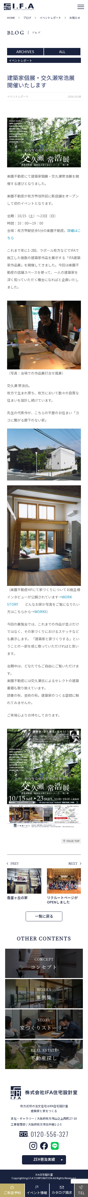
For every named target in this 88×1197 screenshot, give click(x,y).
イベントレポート (50, 17)
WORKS (40, 611)
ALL (62, 51)
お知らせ (74, 17)
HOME (11, 17)
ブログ (27, 17)
